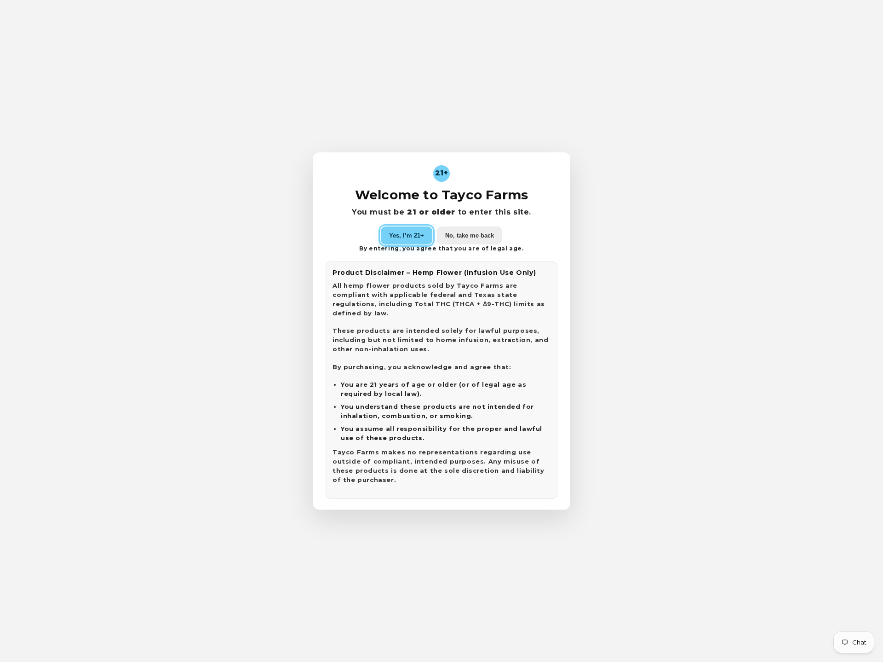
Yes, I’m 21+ (406, 235)
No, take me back (469, 235)
